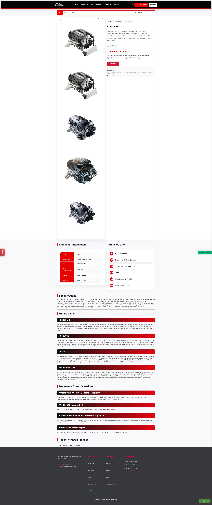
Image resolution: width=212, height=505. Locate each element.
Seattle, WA (90, 463)
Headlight (109, 491)
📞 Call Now (204, 501)
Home (76, 4)
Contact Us (116, 4)
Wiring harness (110, 484)
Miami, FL (90, 491)
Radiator (108, 463)
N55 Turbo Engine (131, 72)
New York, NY (91, 470)
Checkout (153, 4)
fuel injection (112, 410)
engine (139, 301)
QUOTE (2, 252)
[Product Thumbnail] (100, 19)
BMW (112, 75)
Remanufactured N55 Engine (144, 72)
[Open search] (131, 4)
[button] (60, 20)
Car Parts (106, 4)
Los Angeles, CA (91, 484)
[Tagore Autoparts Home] (59, 5)
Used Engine (84, 4)
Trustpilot (132, 470)
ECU (107, 477)
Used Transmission (96, 4)
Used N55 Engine (111, 73)
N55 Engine (123, 72)
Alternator (109, 470)
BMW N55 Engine (114, 72)
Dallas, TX (90, 477)
